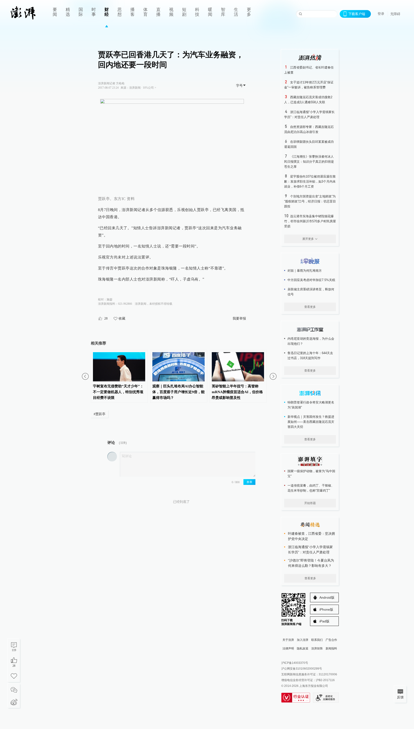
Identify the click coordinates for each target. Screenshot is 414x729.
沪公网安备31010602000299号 (301, 668)
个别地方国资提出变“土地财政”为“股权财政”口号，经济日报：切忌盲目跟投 (310, 201)
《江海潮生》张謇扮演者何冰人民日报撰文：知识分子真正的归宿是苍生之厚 (309, 161)
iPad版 (324, 621)
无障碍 (395, 14)
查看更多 (310, 307)
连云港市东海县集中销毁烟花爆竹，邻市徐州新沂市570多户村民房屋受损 (310, 221)
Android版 (326, 597)
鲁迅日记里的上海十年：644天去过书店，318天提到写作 (310, 355)
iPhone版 (326, 609)
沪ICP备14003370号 (294, 663)
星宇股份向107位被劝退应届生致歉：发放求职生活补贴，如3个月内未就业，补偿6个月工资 (310, 181)
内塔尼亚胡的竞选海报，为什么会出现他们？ (311, 341)
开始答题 (310, 503)
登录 (381, 14)
